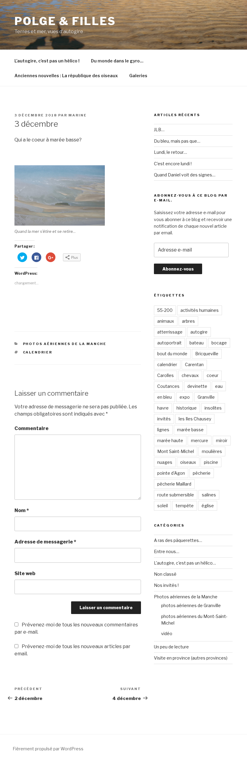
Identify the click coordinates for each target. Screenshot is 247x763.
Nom (21, 510)
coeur (212, 375)
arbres (188, 321)
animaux (165, 321)
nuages (164, 462)
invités (164, 418)
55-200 (165, 310)
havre (163, 407)
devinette (197, 386)
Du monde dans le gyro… (117, 60)
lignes (163, 429)
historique (187, 407)
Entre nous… (166, 551)
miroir (221, 440)
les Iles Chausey (195, 418)
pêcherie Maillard (174, 483)
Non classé (165, 574)
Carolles (165, 375)
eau (219, 386)
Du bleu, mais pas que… (177, 141)
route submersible (175, 494)
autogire (199, 331)
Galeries (138, 75)
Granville (206, 397)
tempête (185, 505)
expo (185, 397)
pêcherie (202, 473)
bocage (219, 342)
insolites (213, 407)
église (208, 505)
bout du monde (172, 353)
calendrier (37, 352)
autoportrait (169, 342)
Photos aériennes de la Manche (65, 344)
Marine (77, 115)
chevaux (190, 375)
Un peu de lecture (171, 646)
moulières (212, 451)
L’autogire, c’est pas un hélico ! (47, 60)
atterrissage (170, 331)
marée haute (170, 440)
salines (209, 494)
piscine (211, 462)
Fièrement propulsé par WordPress (48, 748)
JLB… (159, 129)
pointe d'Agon (171, 473)
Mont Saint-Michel (175, 451)
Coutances (168, 386)
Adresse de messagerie (45, 542)
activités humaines (199, 310)
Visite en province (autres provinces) (190, 657)
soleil (162, 505)
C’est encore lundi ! (173, 163)
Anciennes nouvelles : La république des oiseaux (66, 75)
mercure (199, 440)
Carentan (194, 364)
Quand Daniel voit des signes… (184, 174)
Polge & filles (65, 21)
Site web (24, 573)
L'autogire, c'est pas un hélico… (185, 562)
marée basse (190, 429)
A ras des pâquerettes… (178, 540)
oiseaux (188, 462)
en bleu (164, 397)
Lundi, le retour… (170, 152)
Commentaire (31, 428)
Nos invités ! (166, 585)
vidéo (166, 633)
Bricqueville (206, 353)
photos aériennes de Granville (191, 605)
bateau (196, 342)
